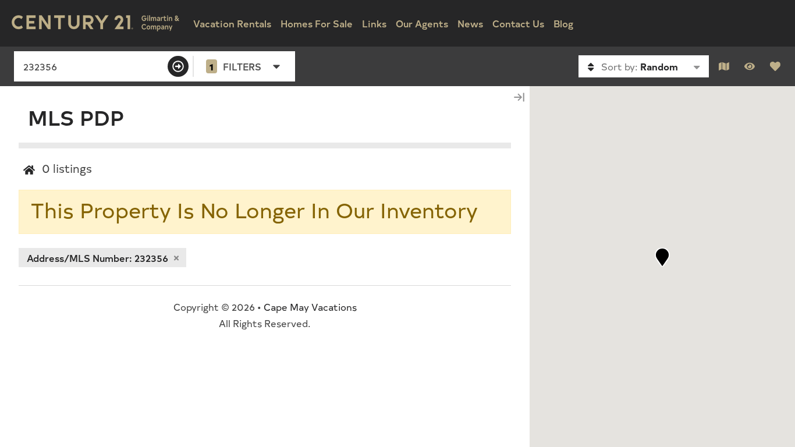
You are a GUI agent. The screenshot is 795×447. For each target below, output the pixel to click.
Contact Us (518, 23)
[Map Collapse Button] (519, 97)
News (470, 23)
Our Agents (422, 23)
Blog (563, 23)
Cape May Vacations (310, 306)
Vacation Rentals (232, 23)
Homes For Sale (317, 23)
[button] (662, 257)
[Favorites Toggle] (775, 66)
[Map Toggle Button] (724, 66)
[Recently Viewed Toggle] (749, 66)
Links (374, 23)
